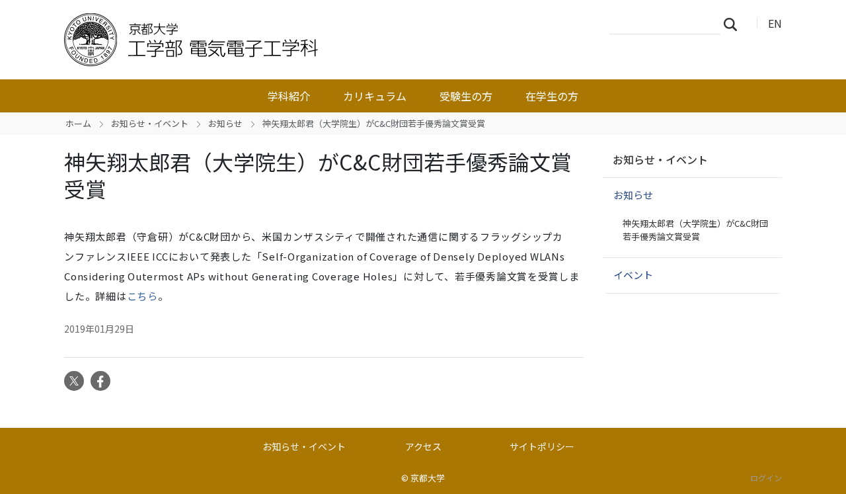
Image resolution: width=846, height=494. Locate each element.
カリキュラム (374, 96)
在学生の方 (551, 96)
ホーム (78, 123)
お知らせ (225, 123)
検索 (734, 23)
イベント (633, 275)
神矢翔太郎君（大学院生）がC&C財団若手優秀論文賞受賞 (695, 230)
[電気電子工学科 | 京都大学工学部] (275, 39)
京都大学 (427, 478)
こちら (142, 296)
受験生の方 (466, 96)
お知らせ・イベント (149, 123)
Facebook (100, 381)
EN (775, 23)
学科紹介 (289, 96)
